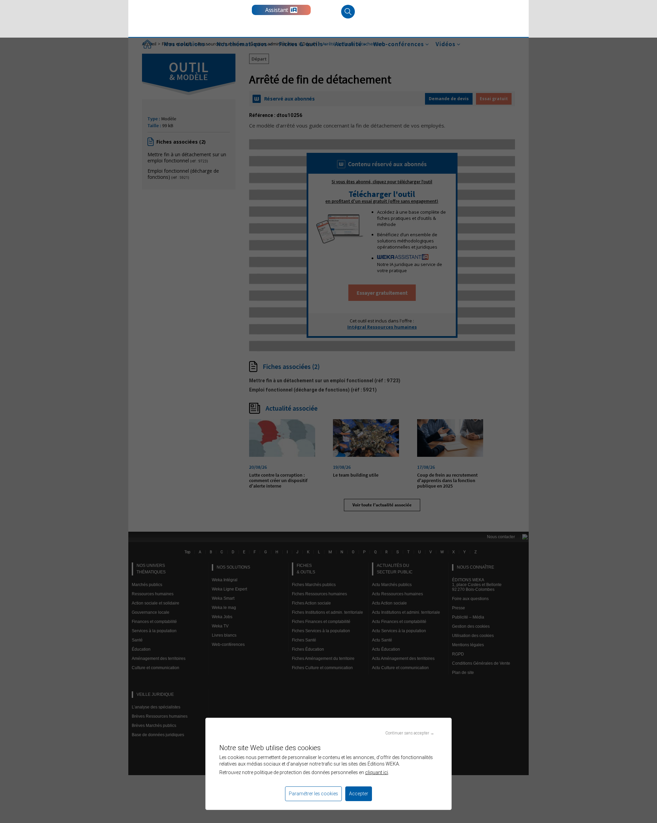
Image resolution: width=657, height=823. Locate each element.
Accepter (358, 794)
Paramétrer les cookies (313, 794)
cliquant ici (376, 772)
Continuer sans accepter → (409, 732)
